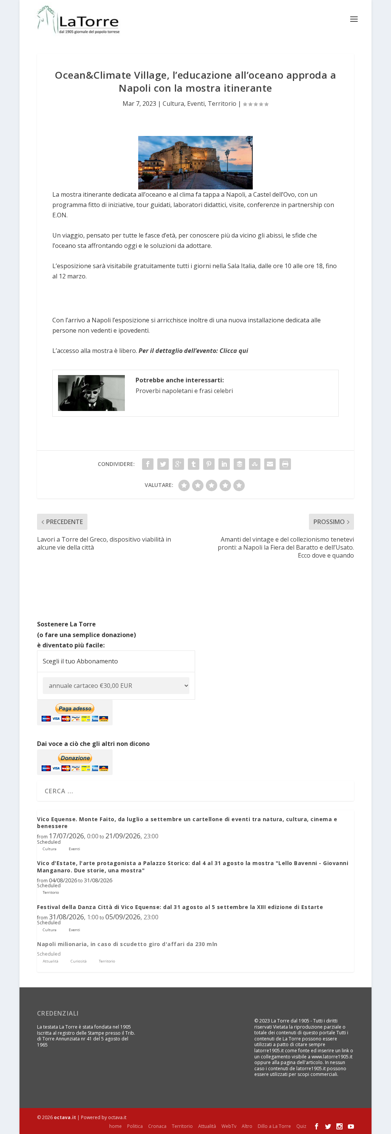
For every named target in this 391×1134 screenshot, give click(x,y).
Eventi (196, 103)
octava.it (65, 1117)
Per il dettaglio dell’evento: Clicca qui (193, 350)
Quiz (301, 1126)
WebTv (228, 1126)
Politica (135, 1126)
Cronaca (157, 1126)
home (115, 1126)
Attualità (207, 1126)
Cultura (173, 103)
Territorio (222, 103)
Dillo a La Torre (274, 1126)
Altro (247, 1126)
